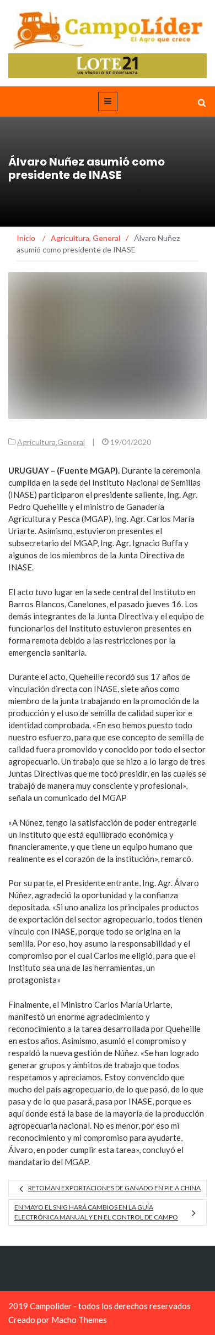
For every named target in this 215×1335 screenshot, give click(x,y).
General (71, 442)
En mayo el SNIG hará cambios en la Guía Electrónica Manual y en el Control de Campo (96, 1212)
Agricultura (36, 442)
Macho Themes (79, 1320)
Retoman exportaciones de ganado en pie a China (114, 1188)
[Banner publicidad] (107, 64)
